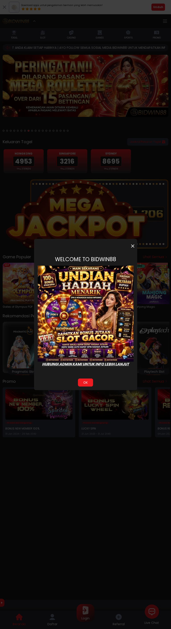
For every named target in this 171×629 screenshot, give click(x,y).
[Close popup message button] (132, 246)
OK (85, 382)
